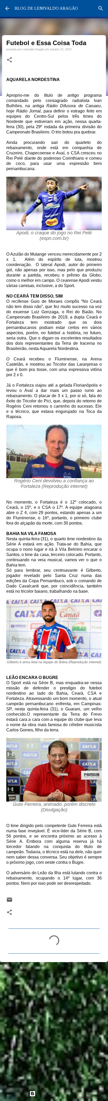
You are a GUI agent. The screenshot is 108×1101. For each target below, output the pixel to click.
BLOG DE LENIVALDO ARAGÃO (46, 8)
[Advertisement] (54, 1024)
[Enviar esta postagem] (9, 901)
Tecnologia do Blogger (57, 1093)
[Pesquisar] (101, 8)
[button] (9, 60)
